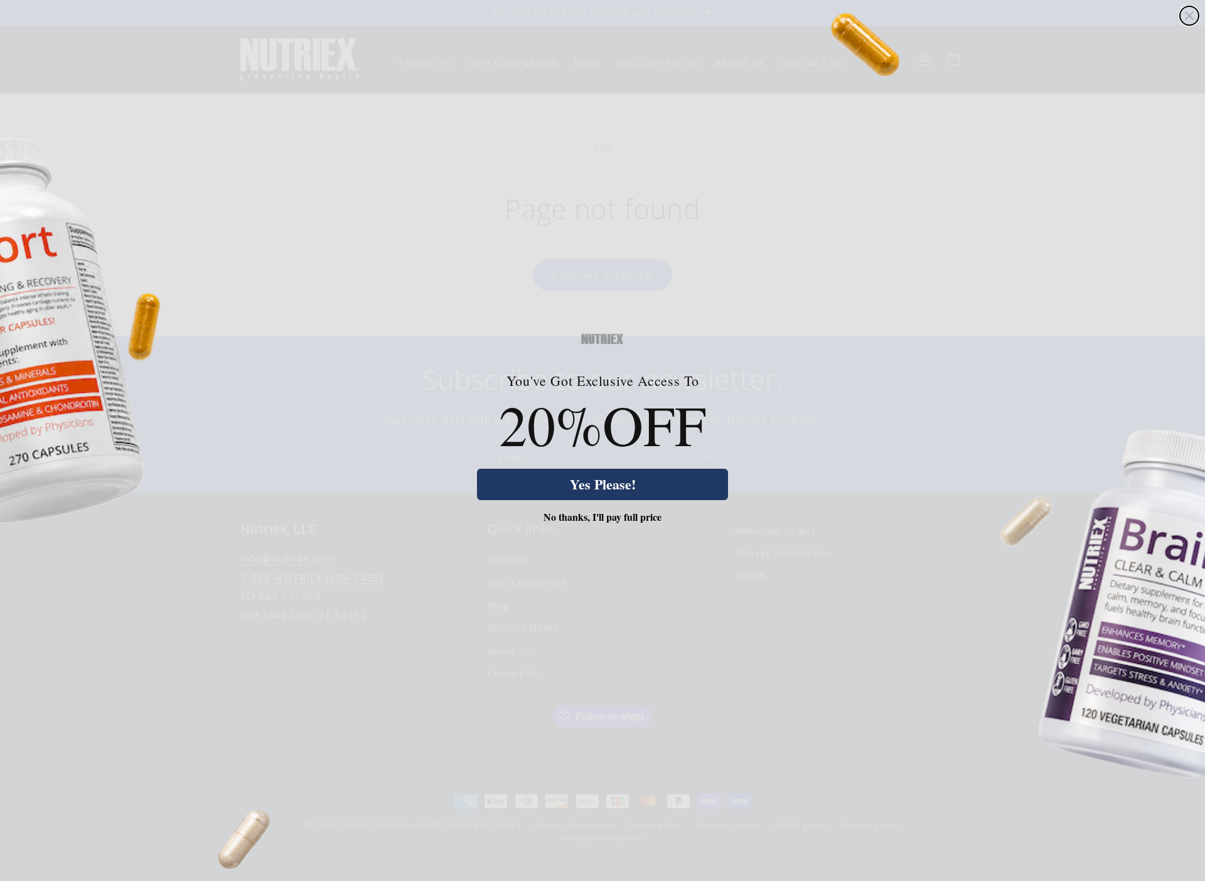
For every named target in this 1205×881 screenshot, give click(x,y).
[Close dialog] (1189, 15)
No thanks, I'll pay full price (602, 517)
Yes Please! (603, 484)
